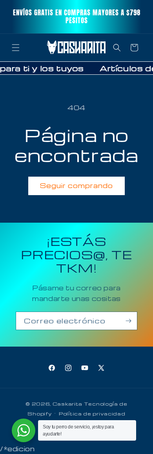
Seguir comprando (76, 185)
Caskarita (67, 403)
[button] (15, 47)
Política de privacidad (92, 413)
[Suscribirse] (128, 321)
